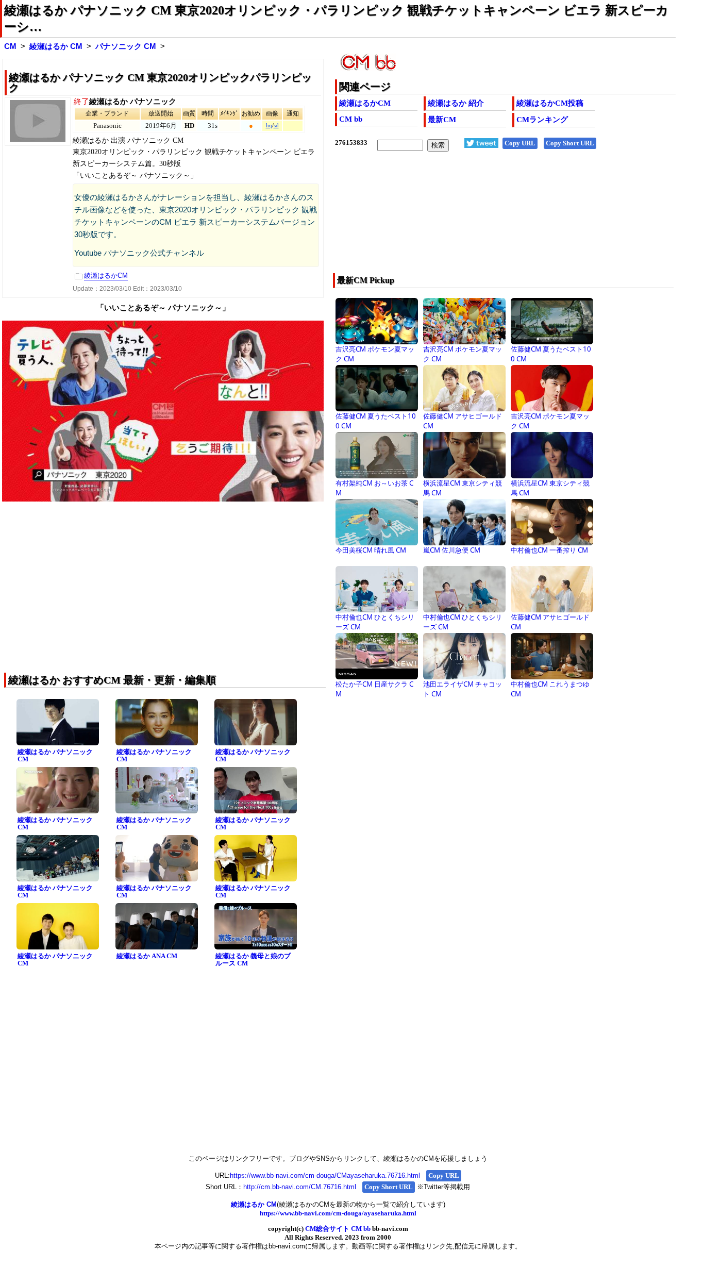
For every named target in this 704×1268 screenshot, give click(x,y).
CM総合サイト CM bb (338, 1228)
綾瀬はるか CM (55, 46)
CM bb (350, 119)
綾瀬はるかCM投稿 (549, 103)
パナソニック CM (125, 46)
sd (276, 125)
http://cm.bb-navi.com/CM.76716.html (299, 1187)
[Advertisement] (471, 219)
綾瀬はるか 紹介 (456, 103)
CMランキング (542, 119)
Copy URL (520, 143)
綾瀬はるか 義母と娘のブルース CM (253, 959)
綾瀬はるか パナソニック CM (55, 755)
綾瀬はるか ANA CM (146, 956)
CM (10, 46)
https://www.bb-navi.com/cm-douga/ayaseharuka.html (338, 1213)
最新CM (442, 119)
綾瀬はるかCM (365, 103)
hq (269, 125)
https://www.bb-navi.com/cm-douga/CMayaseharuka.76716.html (325, 1175)
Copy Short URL (570, 143)
